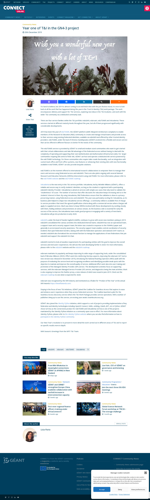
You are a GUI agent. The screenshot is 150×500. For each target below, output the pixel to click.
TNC (44, 2)
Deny (120, 489)
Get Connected (84, 17)
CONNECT (60, 2)
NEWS (91, 2)
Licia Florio (30, 109)
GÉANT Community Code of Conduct (90, 481)
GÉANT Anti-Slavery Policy (86, 473)
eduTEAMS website (51, 178)
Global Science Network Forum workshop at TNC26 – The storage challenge (114, 409)
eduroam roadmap (48, 275)
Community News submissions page (129, 464)
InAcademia (45, 184)
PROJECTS (51, 2)
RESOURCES (99, 2)
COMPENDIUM (110, 2)
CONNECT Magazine (65, 17)
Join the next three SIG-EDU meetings (114, 388)
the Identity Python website (75, 314)
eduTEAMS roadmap (72, 178)
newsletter (44, 463)
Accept (102, 489)
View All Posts (121, 423)
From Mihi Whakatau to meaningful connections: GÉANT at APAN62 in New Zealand (59, 369)
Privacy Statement (124, 494)
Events (51, 17)
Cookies (80, 464)
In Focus (28, 17)
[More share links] (119, 102)
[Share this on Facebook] (66, 102)
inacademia (81, 349)
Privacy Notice (82, 477)
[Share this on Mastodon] (49, 102)
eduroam (60, 349)
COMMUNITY (35, 2)
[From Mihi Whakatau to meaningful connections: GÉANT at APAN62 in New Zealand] (34, 368)
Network (66, 382)
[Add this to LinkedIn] (84, 102)
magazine (46, 461)
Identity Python (64, 303)
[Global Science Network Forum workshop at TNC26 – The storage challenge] (88, 409)
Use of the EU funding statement (89, 485)
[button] (147, 8)
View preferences (138, 489)
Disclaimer (80, 468)
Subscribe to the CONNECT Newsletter (29, 132)
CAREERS (76, 2)
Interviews (40, 17)
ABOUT (84, 2)
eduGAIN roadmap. (82, 247)
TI (88, 349)
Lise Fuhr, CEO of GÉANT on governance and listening (113, 366)
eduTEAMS (70, 349)
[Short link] (101, 102)
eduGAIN (44, 220)
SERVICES (26, 2)
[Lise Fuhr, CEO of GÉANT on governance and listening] (88, 368)
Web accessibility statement (87, 489)
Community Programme (111, 382)
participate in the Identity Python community (57, 317)
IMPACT (68, 2)
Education (106, 384)
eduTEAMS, (65, 132)
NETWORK (17, 2)
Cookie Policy (113, 494)
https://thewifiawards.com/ (60, 283)
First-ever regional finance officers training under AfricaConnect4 (59, 409)
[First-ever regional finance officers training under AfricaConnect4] (34, 409)
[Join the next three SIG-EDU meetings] (88, 387)
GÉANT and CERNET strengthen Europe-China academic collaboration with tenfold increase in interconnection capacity (60, 389)
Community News (12, 17)
